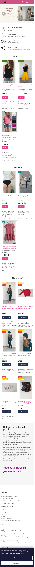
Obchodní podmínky (6, 518)
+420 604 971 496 (8, 498)
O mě (2, 510)
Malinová (4, 271)
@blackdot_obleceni (8, 503)
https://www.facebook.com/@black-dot (13, 501)
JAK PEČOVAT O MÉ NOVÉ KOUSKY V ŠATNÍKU (13, 528)
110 (26, 219)
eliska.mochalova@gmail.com (11, 496)
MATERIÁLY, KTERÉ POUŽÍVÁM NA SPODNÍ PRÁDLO (14, 534)
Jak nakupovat (4, 512)
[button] (2, 13)
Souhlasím (16, 563)
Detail (5, 97)
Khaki (8, 160)
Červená (20, 108)
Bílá (3, 108)
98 (19, 219)
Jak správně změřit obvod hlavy (9, 540)
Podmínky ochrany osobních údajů (10, 520)
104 (22, 219)
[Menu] (31, 2)
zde (23, 554)
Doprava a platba (5, 514)
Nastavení (17, 558)
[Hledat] (22, 2)
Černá (7, 108)
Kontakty (3, 516)
